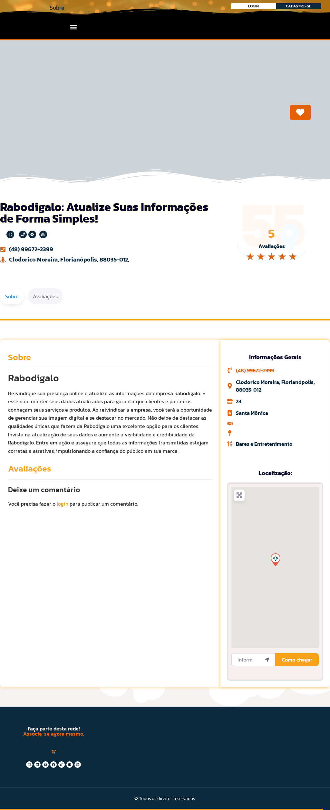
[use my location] (267, 659)
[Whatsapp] (10, 234)
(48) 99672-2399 (31, 249)
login (62, 504)
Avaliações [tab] (45, 296)
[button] (73, 27)
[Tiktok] (61, 764)
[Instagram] (29, 764)
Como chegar (297, 659)
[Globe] (69, 764)
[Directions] (32, 234)
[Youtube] (45, 764)
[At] (77, 764)
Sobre (19, 357)
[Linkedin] (37, 764)
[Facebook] (53, 764)
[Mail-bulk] (43, 234)
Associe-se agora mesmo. (53, 734)
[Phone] (23, 234)
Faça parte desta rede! (54, 728)
